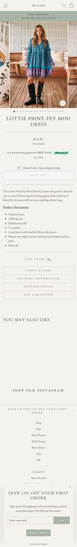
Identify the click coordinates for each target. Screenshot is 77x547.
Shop (38, 423)
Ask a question (38, 294)
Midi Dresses (38, 441)
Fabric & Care (38, 270)
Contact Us (38, 472)
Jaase (38, 429)
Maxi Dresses (38, 435)
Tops (38, 453)
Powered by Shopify (38, 543)
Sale (39, 460)
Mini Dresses (38, 447)
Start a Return (38, 478)
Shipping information (38, 278)
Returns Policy (38, 286)
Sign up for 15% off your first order (37, 411)
